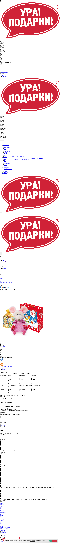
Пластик (1, 514)
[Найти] (1, 64)
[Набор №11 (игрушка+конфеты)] (22, 340)
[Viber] (5, 287)
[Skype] (8, 287)
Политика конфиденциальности (5, 528)
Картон (4, 284)
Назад (6, 261)
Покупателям (2, 523)
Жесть (6, 284)
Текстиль (1, 284)
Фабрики (1, 506)
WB (1, 346)
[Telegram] (9, 287)
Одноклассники (4, 76)
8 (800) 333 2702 (3, 530)
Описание (3, 367)
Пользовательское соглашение (5, 527)
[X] (4, 287)
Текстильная (2, 520)
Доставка (3, 369)
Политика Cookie (32, 541)
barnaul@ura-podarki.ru (4, 72)
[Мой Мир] (3, 287)
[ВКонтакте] (0, 287)
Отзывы (1, 508)
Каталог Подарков (3, 510)
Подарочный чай (9, 282)
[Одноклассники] (2, 287)
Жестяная (1, 522)
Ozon (4, 346)
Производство (2, 504)
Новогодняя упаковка (3, 282)
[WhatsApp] (7, 287)
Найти (1, 539)
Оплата (3, 368)
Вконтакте (3, 75)
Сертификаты (2, 526)
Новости (1, 503)
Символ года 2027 (3, 512)
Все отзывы (2, 438)
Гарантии (1, 507)
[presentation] (0, 501)
